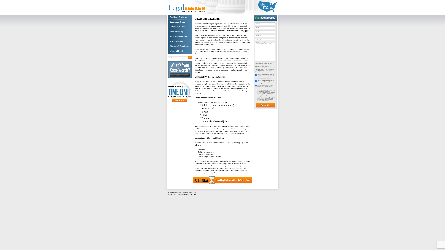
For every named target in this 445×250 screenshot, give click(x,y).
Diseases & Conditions (180, 46)
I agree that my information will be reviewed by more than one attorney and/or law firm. (265, 82)
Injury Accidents (180, 17)
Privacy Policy (172, 194)
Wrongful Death (180, 51)
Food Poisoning (180, 31)
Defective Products (180, 26)
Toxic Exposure (180, 41)
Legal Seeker (188, 8)
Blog (195, 194)
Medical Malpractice (180, 36)
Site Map (189, 194)
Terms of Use (182, 194)
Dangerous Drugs (180, 22)
